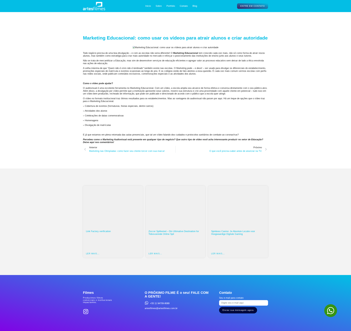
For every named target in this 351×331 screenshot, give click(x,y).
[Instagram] (86, 311)
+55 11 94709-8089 (159, 303)
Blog (195, 6)
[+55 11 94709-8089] (146, 303)
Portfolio (170, 6)
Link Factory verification (98, 231)
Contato (184, 6)
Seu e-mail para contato (231, 298)
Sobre (159, 6)
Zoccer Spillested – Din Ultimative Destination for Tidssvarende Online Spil (173, 232)
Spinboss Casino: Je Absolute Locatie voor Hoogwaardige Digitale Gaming (233, 232)
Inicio (148, 6)
